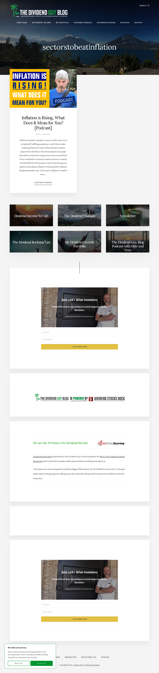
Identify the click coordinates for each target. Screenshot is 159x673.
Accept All (41, 663)
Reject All (19, 663)
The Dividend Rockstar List (31, 242)
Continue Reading (43, 183)
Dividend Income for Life (31, 216)
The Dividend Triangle (79, 216)
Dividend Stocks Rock (42, 456)
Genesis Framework (92, 665)
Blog (38, 134)
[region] (30, 656)
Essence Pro (78, 665)
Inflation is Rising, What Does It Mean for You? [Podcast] (43, 122)
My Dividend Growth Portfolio (79, 244)
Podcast (46, 134)
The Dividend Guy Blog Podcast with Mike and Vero (128, 246)
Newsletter (128, 216)
